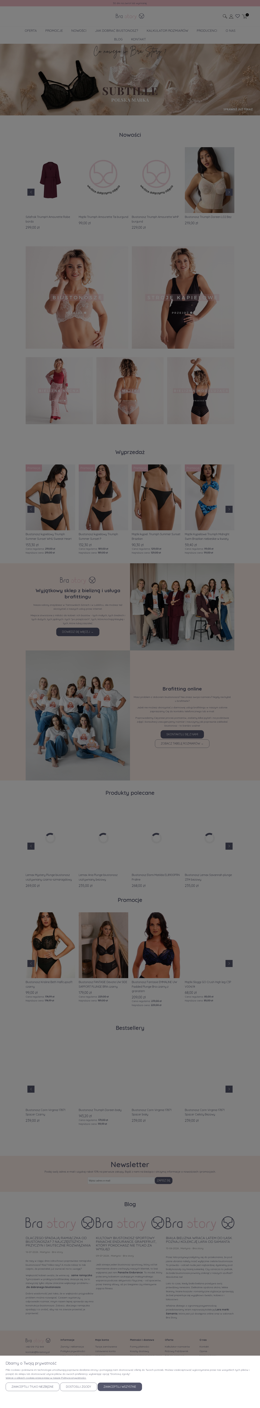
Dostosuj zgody (78, 1386)
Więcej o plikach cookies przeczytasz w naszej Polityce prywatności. (46, 1377)
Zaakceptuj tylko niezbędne (32, 1386)
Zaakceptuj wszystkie (119, 1386)
